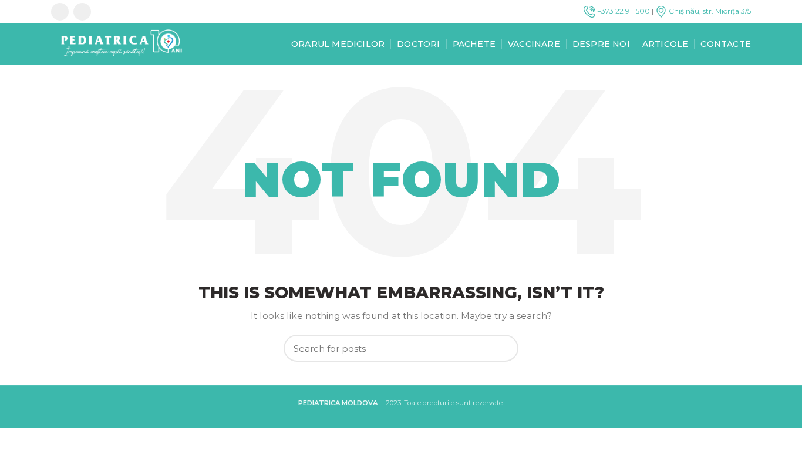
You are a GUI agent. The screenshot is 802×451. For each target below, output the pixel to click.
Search (502, 348)
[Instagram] (82, 12)
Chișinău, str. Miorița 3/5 (709, 10)
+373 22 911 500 (622, 10)
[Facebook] (60, 12)
